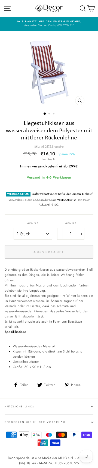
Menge (33, 223)
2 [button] (49, 114)
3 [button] (54, 114)
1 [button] (45, 114)
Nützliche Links (20, 406)
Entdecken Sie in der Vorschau (35, 422)
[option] (49, 24)
